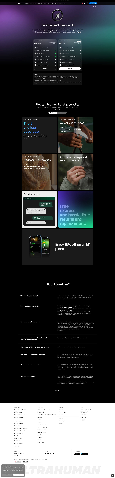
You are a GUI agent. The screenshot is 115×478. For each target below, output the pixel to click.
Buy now (45, 68)
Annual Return (41, 442)
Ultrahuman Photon (18, 433)
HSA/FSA (60, 3)
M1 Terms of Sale (84, 412)
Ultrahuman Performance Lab (20, 428)
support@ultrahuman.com (20, 453)
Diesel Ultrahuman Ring (19, 414)
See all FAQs (57, 390)
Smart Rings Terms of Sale (86, 409)
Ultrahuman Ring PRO (20, 409)
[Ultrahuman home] (19, 3)
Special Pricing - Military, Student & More (46, 414)
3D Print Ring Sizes (42, 429)
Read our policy (5, 472)
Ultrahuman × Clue (42, 424)
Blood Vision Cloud (42, 432)
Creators (61, 423)
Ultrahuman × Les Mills (42, 427)
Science (39, 419)
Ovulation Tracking (50, 3)
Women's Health (18, 438)
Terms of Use (83, 417)
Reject (7, 474)
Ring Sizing (40, 434)
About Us (61, 409)
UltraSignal (40, 437)
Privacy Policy (84, 414)
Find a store (25, 461)
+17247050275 (17, 455)
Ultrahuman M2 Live (18, 423)
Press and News (62, 412)
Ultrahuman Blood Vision (19, 430)
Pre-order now (93, 3)
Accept (18, 474)
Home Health (39, 3)
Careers (61, 414)
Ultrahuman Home (18, 425)
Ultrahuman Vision (18, 443)
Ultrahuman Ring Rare (19, 417)
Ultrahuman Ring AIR (18, 412)
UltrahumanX (56, 3)
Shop (64, 3)
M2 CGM (44, 3)
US (84, 3)
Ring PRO (22, 3)
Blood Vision (27, 3)
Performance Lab (33, 3)
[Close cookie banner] (23, 466)
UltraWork (40, 422)
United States (18, 461)
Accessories (17, 445)
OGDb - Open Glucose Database (45, 409)
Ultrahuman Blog (41, 412)
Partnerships (62, 420)
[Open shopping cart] (87, 3)
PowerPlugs (16, 435)
